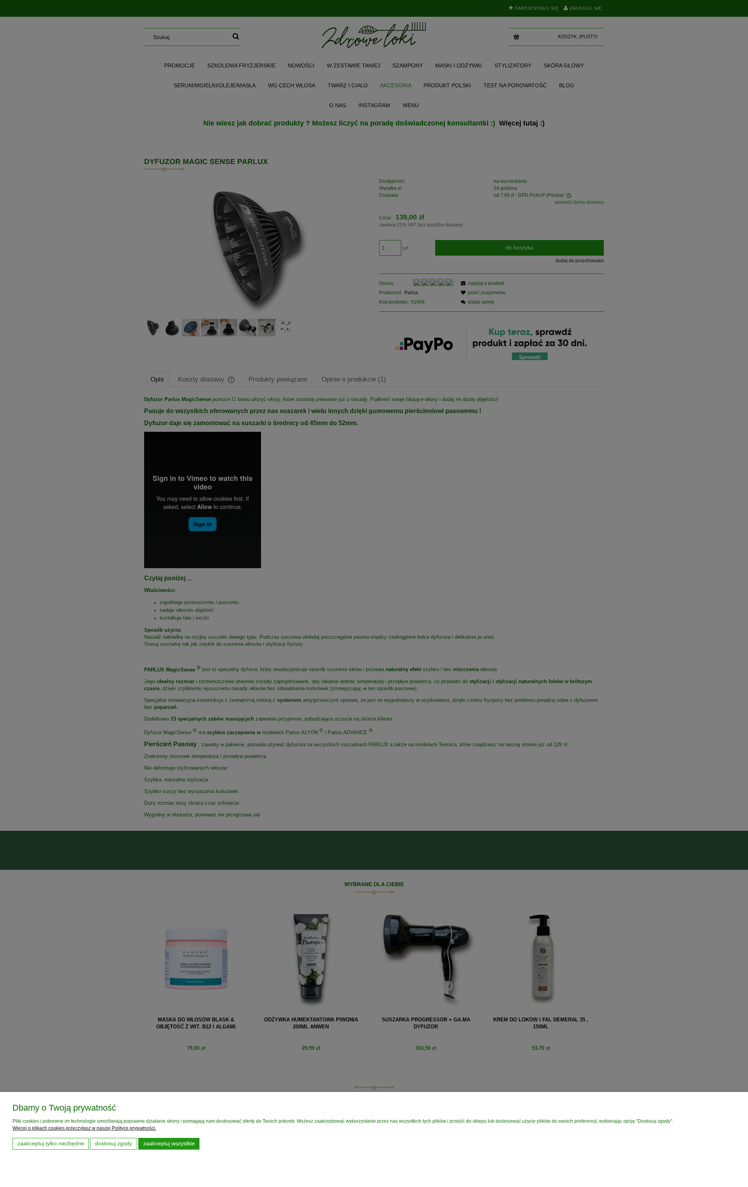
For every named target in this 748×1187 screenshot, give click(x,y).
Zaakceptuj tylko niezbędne (51, 1143)
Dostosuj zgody (113, 1143)
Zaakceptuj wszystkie (169, 1143)
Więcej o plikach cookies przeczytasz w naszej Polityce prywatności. (84, 1128)
